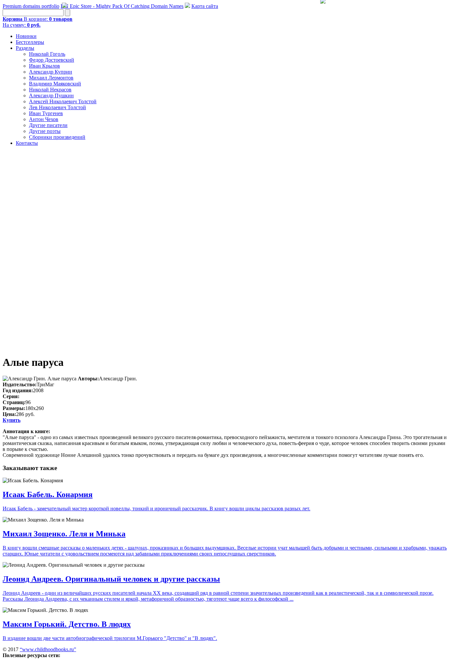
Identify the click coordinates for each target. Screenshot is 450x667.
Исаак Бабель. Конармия (48, 494)
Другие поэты (45, 131)
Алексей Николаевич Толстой (63, 101)
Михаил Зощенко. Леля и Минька (64, 533)
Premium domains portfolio (31, 6)
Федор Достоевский (51, 60)
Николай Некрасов (50, 89)
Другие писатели (48, 125)
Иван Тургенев (46, 113)
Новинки (26, 36)
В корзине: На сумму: (37, 22)
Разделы (25, 48)
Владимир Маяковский (55, 83)
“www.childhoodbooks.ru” (48, 649)
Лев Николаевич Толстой (57, 107)
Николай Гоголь (47, 54)
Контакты (27, 143)
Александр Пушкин (51, 95)
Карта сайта (204, 6)
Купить (11, 420)
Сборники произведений (57, 137)
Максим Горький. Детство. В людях (67, 624)
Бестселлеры (30, 42)
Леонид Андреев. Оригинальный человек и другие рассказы (111, 579)
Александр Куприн (50, 72)
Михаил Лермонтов (51, 77)
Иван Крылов (44, 66)
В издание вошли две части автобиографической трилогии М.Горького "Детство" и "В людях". (110, 638)
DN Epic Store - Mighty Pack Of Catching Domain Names (122, 6)
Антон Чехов (43, 119)
